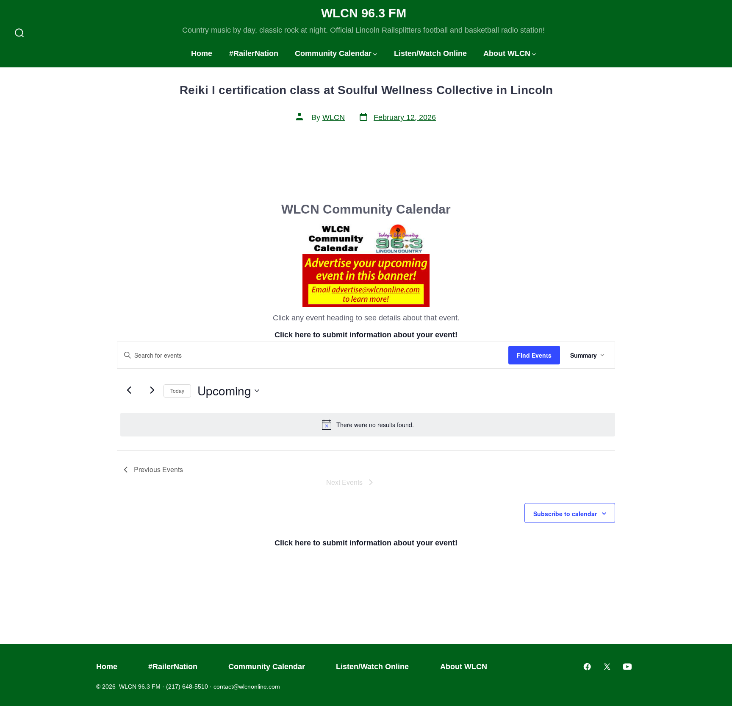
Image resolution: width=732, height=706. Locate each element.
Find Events (534, 355)
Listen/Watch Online (430, 53)
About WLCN (506, 53)
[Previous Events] (129, 390)
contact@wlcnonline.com (247, 686)
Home (201, 53)
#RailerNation (253, 53)
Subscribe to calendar (565, 513)
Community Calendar (333, 53)
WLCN (333, 117)
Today (177, 390)
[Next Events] (152, 390)
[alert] (367, 424)
